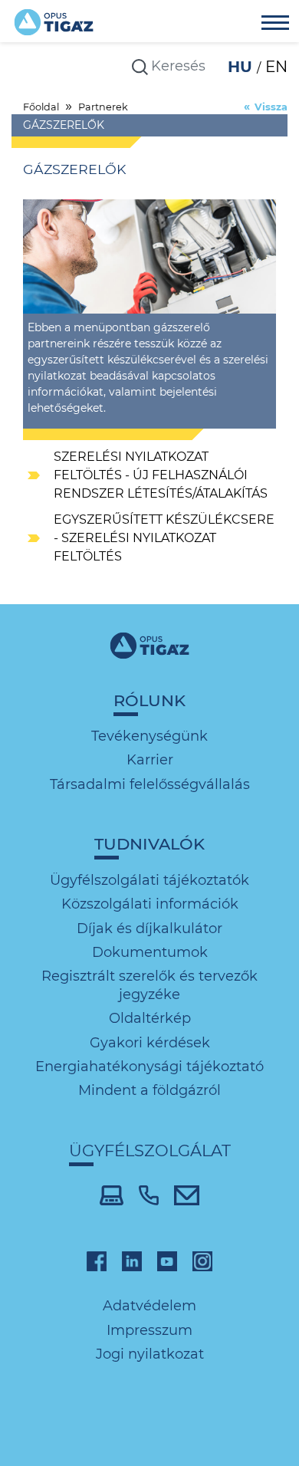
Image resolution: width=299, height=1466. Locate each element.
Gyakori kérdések (150, 1042)
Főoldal (41, 107)
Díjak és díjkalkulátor (149, 928)
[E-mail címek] (186, 1194)
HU (242, 67)
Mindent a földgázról (149, 1090)
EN (276, 67)
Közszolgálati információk (149, 904)
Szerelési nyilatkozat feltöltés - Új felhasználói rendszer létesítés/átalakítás (161, 475)
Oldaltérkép (150, 1018)
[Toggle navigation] (275, 25)
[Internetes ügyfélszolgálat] (111, 1194)
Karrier (150, 759)
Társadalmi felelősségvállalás (150, 784)
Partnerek (103, 107)
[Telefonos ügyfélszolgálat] (149, 1194)
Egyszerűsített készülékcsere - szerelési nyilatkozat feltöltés (164, 538)
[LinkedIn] (132, 1260)
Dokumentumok (150, 952)
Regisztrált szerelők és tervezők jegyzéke (149, 985)
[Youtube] (167, 1260)
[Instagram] (202, 1260)
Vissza (271, 107)
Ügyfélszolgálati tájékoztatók (149, 880)
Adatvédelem (149, 1305)
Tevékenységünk (149, 736)
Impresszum (149, 1330)
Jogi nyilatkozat (150, 1354)
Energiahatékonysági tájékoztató (149, 1066)
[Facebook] (97, 1260)
